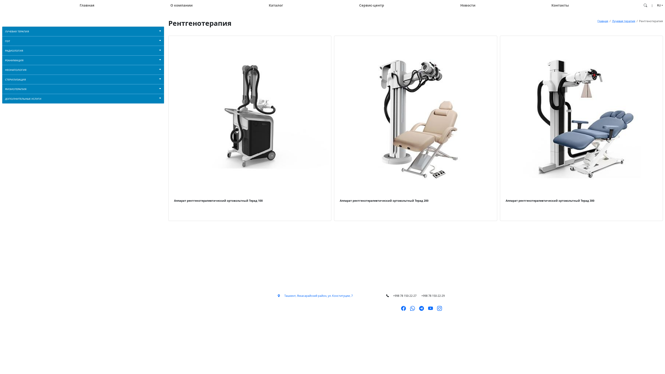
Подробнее (184, 216)
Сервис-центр (371, 5)
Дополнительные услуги (23, 98)
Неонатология (15, 70)
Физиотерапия (15, 89)
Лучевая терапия (17, 31)
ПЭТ (7, 41)
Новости (467, 5)
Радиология (14, 50)
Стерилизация (15, 79)
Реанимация (14, 60)
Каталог (276, 5)
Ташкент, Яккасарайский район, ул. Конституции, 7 (318, 296)
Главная (87, 5)
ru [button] (659, 5)
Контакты (560, 5)
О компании (181, 5)
